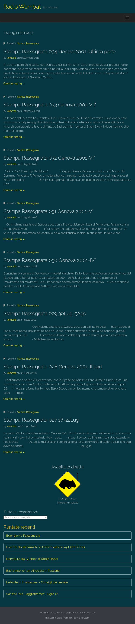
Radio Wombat (22, 6)
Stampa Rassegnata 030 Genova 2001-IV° (50, 260)
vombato (11, 57)
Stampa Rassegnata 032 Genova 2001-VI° (49, 158)
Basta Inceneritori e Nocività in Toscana (32, 570)
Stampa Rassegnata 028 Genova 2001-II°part (53, 367)
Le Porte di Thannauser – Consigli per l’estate (37, 582)
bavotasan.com (81, 617)
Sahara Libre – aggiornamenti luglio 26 (32, 594)
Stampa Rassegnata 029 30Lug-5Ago (45, 313)
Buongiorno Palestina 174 (23, 535)
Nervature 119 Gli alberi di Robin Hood (32, 559)
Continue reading (14, 83)
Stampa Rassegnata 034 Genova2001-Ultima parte (60, 51)
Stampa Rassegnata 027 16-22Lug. (42, 420)
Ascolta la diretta (67, 466)
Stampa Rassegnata (28, 43)
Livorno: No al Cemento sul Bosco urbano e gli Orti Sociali (45, 547)
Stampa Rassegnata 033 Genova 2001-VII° (50, 105)
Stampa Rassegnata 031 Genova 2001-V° (49, 211)
